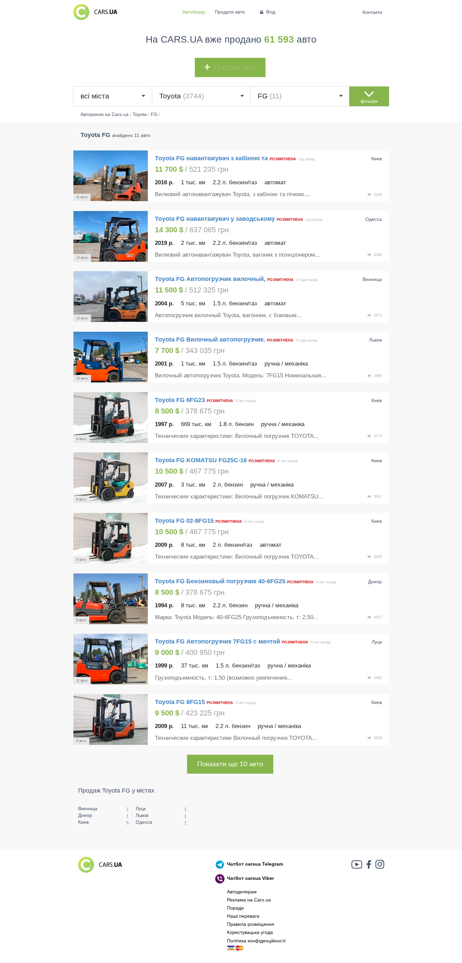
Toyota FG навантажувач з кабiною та (211, 158)
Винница (87, 808)
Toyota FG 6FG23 (180, 400)
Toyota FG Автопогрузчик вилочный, (210, 279)
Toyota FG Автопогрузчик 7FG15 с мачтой (217, 641)
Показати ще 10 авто (230, 764)
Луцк (141, 808)
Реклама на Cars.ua (249, 899)
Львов (142, 815)
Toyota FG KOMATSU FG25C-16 (201, 460)
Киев (83, 822)
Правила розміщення (250, 924)
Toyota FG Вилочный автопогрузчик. (210, 339)
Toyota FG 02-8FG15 (184, 520)
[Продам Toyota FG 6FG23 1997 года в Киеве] (110, 417)
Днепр (85, 815)
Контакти (372, 12)
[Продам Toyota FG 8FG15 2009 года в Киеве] (110, 719)
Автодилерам (242, 891)
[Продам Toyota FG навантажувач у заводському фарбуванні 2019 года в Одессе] (110, 236)
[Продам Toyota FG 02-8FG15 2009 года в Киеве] (110, 538)
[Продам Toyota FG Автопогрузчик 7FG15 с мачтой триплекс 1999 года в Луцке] (110, 659)
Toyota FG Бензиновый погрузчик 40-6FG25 (220, 581)
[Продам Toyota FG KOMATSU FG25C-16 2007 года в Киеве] (110, 477)
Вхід (270, 12)
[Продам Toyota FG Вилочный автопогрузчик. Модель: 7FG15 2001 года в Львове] (110, 357)
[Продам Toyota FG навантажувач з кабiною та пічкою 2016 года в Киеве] (110, 175)
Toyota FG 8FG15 (180, 702)
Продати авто (230, 12)
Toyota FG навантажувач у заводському (215, 218)
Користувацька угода (250, 932)
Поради (235, 908)
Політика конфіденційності (256, 940)
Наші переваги (243, 916)
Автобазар (193, 12)
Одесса (144, 822)
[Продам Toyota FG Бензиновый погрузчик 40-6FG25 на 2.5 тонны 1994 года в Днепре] (110, 598)
